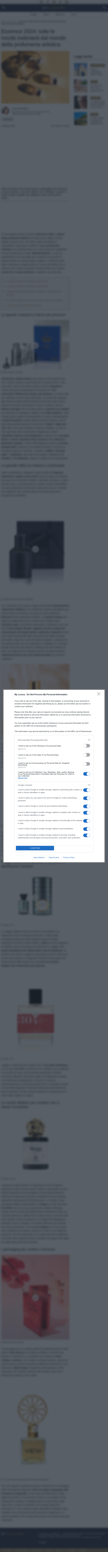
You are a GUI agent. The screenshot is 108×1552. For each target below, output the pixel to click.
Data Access (54, 857)
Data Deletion (39, 857)
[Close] (99, 694)
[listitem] (54, 740)
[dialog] (54, 776)
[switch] (86, 745)
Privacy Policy (69, 857)
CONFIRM (35, 848)
